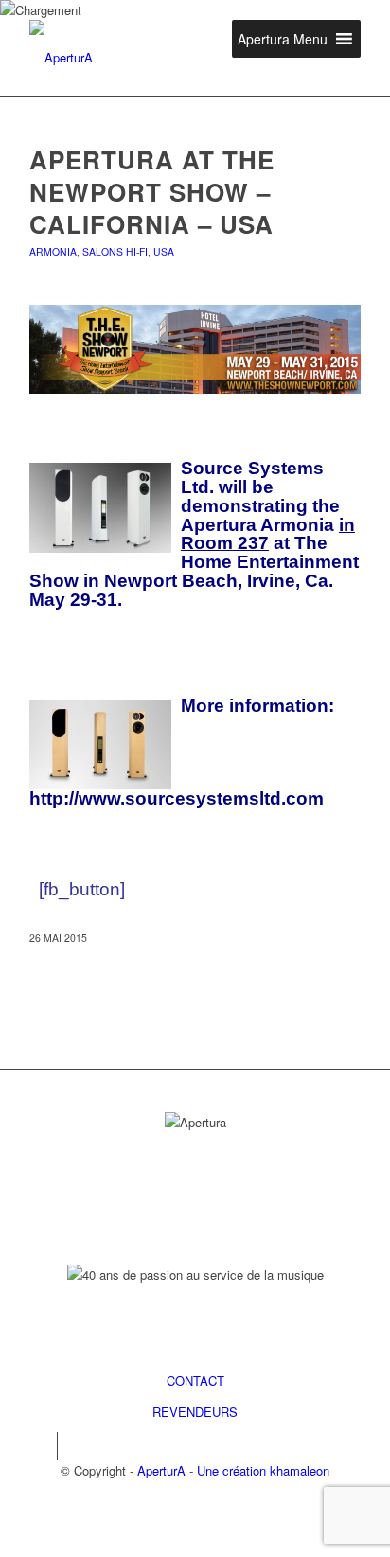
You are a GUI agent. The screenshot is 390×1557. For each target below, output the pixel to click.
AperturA (161, 1470)
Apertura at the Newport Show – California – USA (152, 191)
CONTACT (195, 1380)
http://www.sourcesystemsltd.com (176, 798)
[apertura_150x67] (161, 58)
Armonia (53, 251)
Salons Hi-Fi (115, 251)
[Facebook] (43, 1446)
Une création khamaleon (263, 1470)
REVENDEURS (195, 1412)
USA (163, 251)
